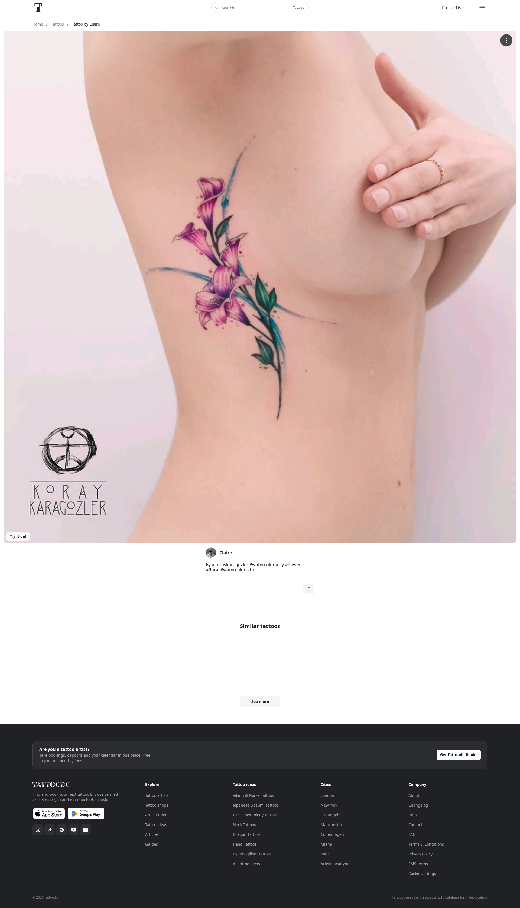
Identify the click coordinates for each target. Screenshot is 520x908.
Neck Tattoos (244, 824)
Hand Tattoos (245, 844)
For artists (454, 8)
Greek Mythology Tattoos (255, 814)
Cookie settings (422, 873)
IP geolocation (476, 897)
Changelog (418, 805)
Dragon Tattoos (247, 834)
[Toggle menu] (482, 7)
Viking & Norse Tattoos (253, 795)
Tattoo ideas (156, 824)
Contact (415, 824)
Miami (326, 844)
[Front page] (38, 7)
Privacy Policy (420, 853)
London (327, 795)
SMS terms (418, 863)
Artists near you (335, 863)
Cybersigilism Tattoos (252, 853)
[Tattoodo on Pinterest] (61, 829)
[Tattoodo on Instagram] (37, 829)
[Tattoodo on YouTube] (73, 829)
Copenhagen (332, 834)
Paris (325, 853)
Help (412, 814)
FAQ (412, 834)
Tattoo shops (156, 805)
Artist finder (156, 814)
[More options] (506, 40)
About (413, 795)
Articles (152, 834)
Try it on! (18, 536)
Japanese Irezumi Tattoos (256, 805)
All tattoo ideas (246, 863)
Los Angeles (331, 814)
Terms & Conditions (426, 844)
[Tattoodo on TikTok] (49, 829)
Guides (151, 844)
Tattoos (298, 7)
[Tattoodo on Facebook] (85, 829)
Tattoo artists (157, 795)
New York (329, 805)
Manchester (331, 824)
